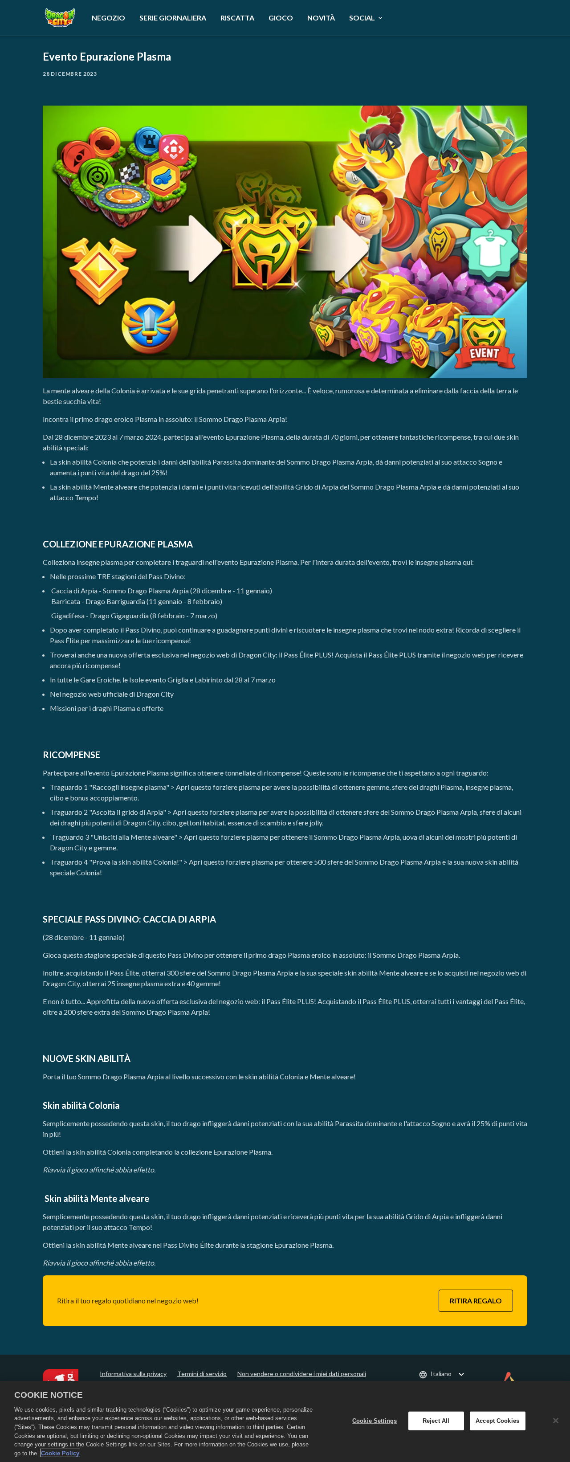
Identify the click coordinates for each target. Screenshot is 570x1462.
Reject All (436, 1420)
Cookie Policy (60, 1453)
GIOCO (281, 17)
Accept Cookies (497, 1420)
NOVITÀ (321, 17)
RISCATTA (237, 17)
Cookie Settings (374, 1420)
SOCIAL (362, 17)
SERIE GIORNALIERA (172, 17)
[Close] (556, 1420)
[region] (285, 1421)
